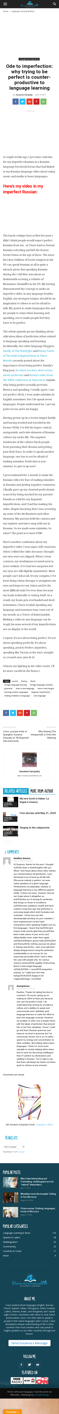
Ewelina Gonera (22, 858)
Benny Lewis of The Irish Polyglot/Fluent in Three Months (28, 355)
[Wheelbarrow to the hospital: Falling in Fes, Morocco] (10, 1197)
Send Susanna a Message (29, 1343)
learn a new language (25, 688)
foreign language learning (15, 685)
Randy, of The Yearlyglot (18, 350)
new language (40, 696)
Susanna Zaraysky (24, 95)
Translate (21, 1152)
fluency (24, 681)
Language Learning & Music (22, 11)
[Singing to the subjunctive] (10, 831)
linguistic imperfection (40, 692)
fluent (33, 681)
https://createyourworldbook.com (29, 776)
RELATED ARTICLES (16, 791)
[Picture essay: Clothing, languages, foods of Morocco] (10, 1212)
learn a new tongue (46, 688)
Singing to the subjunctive (34, 827)
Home (5, 11)
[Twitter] (29, 1365)
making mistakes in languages (17, 696)
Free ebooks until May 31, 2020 (38, 813)
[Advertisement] (29, 35)
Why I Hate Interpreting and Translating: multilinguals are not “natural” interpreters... (37, 1181)
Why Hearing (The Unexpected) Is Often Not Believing (43, 734)
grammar (8, 688)
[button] (55, 4)
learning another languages (16, 692)
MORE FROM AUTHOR (42, 791)
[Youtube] (38, 1365)
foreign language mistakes (41, 685)
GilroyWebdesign (41, 1395)
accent (15, 681)
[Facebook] (21, 1365)
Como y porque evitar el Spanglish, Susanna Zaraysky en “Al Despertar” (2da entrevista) (16, 736)
